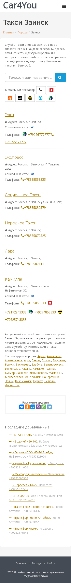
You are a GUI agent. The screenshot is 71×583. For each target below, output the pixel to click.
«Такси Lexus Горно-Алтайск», (36, 509)
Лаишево (22, 373)
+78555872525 (35, 236)
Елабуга (37, 364)
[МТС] (51, 90)
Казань (26, 368)
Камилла (13, 279)
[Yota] (40, 98)
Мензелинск (32, 377)
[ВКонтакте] (21, 406)
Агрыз (41, 356)
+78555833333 (35, 179)
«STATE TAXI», (37, 435)
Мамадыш (55, 373)
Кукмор (10, 373)
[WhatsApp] (43, 406)
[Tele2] (20, 98)
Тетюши (49, 381)
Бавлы (36, 360)
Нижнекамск (23, 381)
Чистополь (12, 385)
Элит (9, 114)
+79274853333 (45, 312)
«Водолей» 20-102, (35, 443)
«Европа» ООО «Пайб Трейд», (31, 454)
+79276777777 (39, 135)
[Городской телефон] (41, 90)
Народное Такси (20, 223)
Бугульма (59, 360)
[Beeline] (30, 98)
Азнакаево (54, 356)
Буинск (9, 364)
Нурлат (38, 381)
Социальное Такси (23, 195)
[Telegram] (49, 406)
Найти (51, 563)
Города (23, 32)
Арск (27, 360)
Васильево (23, 364)
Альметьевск (13, 360)
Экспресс (14, 157)
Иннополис (12, 368)
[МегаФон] (50, 98)
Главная (8, 32)
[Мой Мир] (32, 406)
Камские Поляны (44, 368)
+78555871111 (35, 264)
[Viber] (38, 406)
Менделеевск (14, 377)
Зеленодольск (53, 364)
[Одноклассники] (27, 406)
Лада (9, 251)
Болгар (46, 360)
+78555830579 (35, 207)
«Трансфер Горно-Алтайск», (35, 520)
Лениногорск (38, 373)
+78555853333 (35, 303)
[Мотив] (9, 98)
